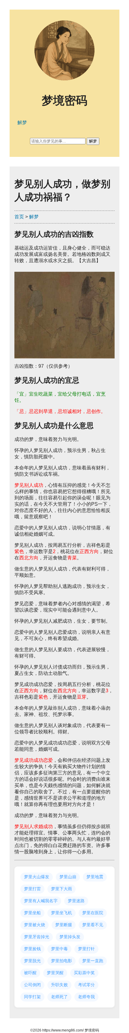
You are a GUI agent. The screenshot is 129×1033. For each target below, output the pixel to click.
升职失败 (59, 984)
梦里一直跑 (92, 960)
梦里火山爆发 (36, 876)
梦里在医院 (92, 912)
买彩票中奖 (84, 972)
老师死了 (59, 996)
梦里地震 (94, 876)
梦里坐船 (32, 912)
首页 (19, 216)
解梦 (34, 216)
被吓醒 (30, 972)
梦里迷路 (76, 900)
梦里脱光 (32, 960)
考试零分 (86, 984)
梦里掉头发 (69, 936)
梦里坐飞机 (61, 912)
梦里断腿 (63, 924)
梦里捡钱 (32, 948)
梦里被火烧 (34, 924)
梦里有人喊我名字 (41, 900)
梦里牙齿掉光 (36, 936)
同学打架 (32, 996)
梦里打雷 (32, 888)
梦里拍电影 (61, 960)
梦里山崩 (67, 876)
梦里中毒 (59, 948)
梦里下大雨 (61, 888)
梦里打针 (86, 948)
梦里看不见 (92, 924)
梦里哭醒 (55, 972)
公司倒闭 (32, 984)
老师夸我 (86, 996)
